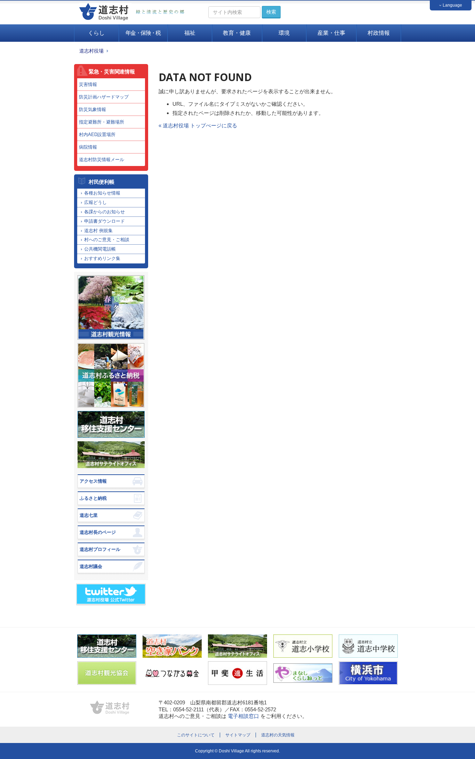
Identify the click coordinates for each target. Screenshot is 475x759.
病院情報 (88, 147)
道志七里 (89, 515)
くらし (96, 33)
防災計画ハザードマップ (104, 97)
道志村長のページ (98, 532)
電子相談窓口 (243, 716)
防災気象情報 (92, 109)
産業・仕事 (331, 33)
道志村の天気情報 (278, 735)
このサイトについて (196, 735)
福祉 (189, 33)
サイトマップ (237, 735)
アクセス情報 (93, 481)
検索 (271, 12)
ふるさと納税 (93, 498)
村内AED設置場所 (97, 134)
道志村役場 (91, 51)
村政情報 (379, 33)
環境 (284, 33)
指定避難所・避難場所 (101, 122)
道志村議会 (91, 566)
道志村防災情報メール (101, 159)
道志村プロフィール (100, 549)
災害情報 (88, 84)
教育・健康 (237, 33)
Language (452, 5)
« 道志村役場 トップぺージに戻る (198, 125)
